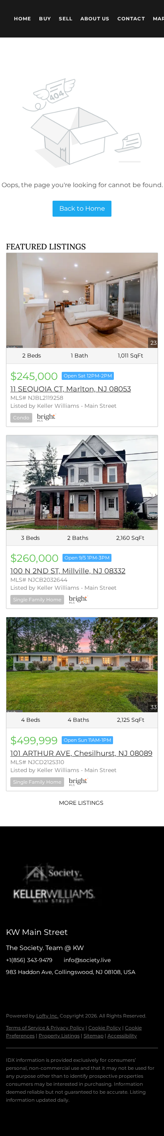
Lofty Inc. (47, 1016)
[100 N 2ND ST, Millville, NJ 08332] (82, 482)
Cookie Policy (104, 1028)
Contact (131, 19)
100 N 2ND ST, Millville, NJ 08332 (67, 571)
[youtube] (76, 990)
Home (22, 19)
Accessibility (122, 1036)
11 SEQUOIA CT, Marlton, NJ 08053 (70, 389)
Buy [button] (45, 19)
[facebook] (12, 990)
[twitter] (44, 990)
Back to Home (82, 208)
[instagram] (60, 990)
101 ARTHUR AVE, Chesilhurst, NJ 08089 (81, 753)
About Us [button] (94, 19)
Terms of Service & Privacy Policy (45, 1028)
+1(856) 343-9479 (29, 960)
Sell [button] (65, 19)
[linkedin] (28, 990)
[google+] (92, 990)
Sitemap (93, 1036)
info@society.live (87, 960)
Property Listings (59, 1036)
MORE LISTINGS (81, 802)
